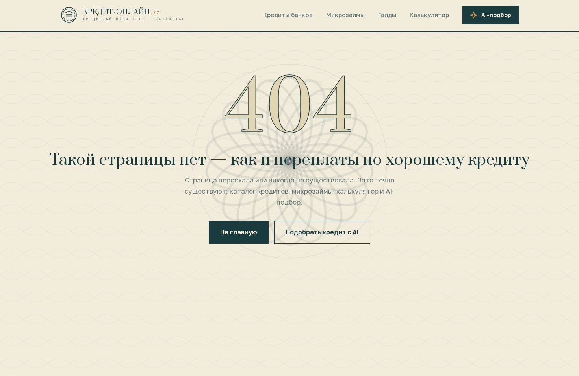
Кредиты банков (288, 14)
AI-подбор (496, 14)
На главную (238, 232)
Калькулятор (429, 14)
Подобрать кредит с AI (322, 232)
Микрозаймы (345, 14)
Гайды (387, 14)
